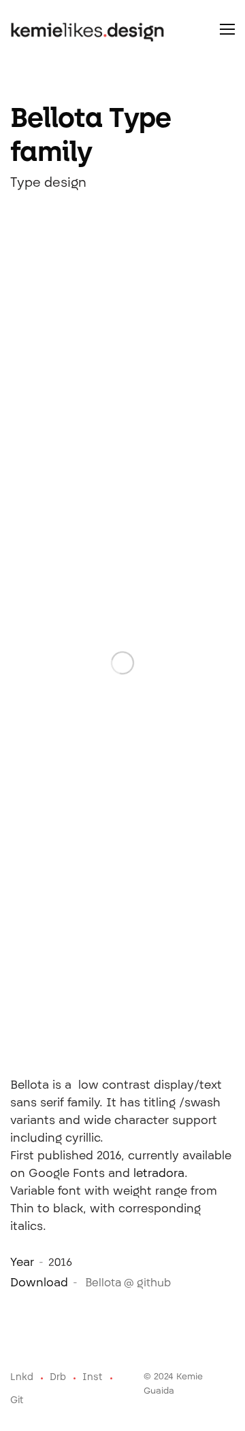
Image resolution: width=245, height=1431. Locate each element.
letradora (158, 1174)
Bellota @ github (126, 1283)
